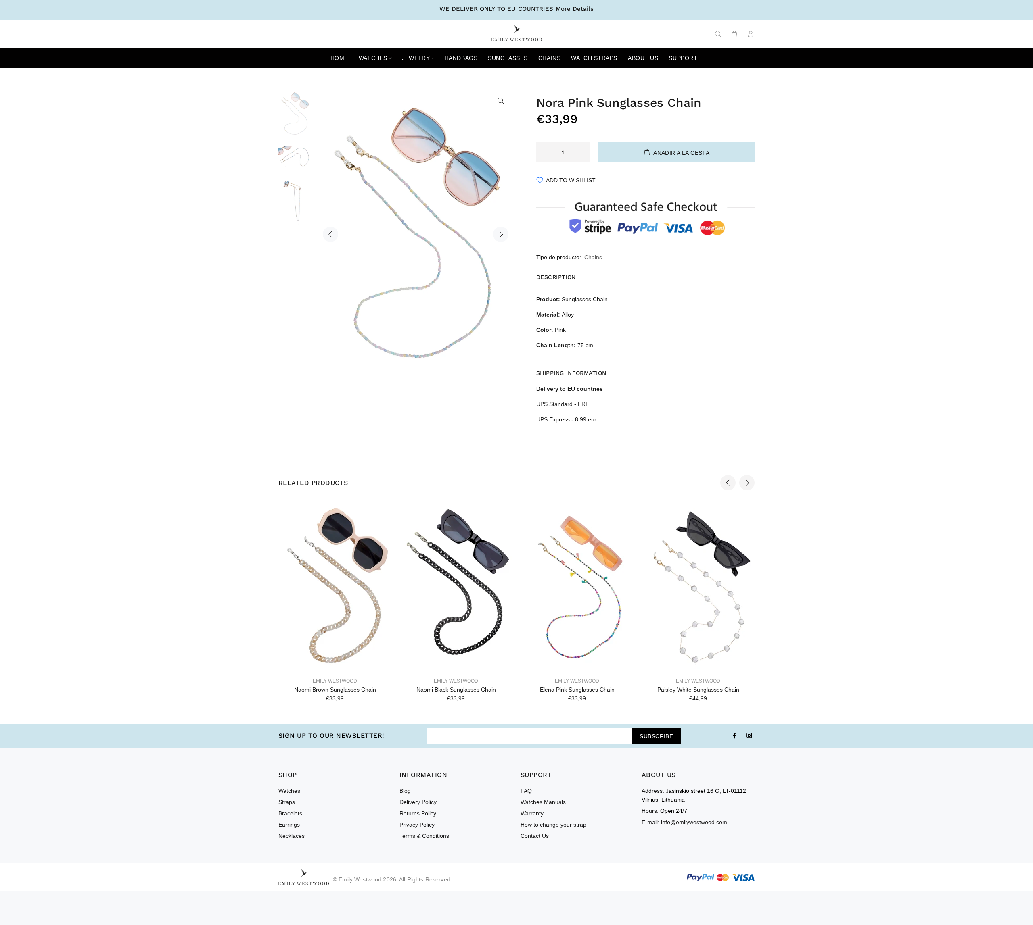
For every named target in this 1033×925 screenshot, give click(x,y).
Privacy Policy (417, 824)
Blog (405, 791)
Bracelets (290, 813)
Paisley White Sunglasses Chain (698, 689)
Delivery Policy (418, 802)
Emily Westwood (335, 681)
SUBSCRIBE (656, 736)
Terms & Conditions (424, 836)
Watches (289, 791)
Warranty (532, 813)
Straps (286, 802)
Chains (593, 257)
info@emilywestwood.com (694, 822)
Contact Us (535, 836)
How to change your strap (553, 824)
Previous (330, 234)
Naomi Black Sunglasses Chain (456, 689)
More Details (575, 9)
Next (500, 234)
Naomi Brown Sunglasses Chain (335, 689)
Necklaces (291, 836)
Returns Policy (417, 813)
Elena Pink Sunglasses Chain (577, 689)
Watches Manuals (543, 802)
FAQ (526, 791)
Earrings (289, 824)
